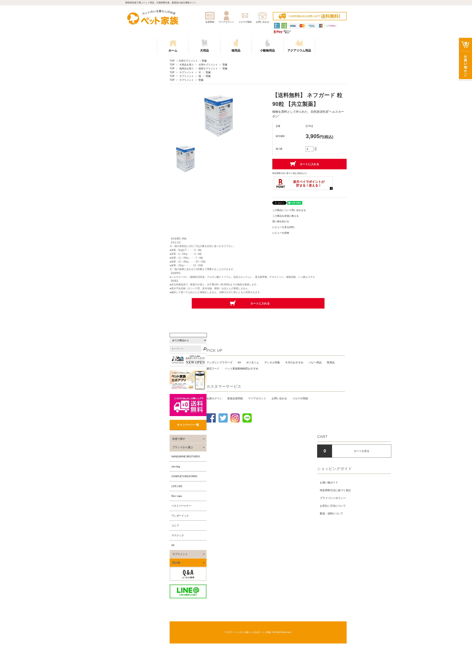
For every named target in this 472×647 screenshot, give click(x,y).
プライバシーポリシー (333, 498)
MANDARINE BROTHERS (185, 456)
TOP (172, 60)
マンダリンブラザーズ (219, 362)
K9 (172, 545)
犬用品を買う (186, 64)
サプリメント (186, 72)
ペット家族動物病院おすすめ (241, 368)
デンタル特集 (272, 362)
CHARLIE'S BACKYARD (184, 476)
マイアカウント (257, 398)
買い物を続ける (280, 221)
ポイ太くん (252, 362)
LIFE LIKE (176, 486)
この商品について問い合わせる (289, 210)
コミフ (175, 525)
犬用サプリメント (188, 60)
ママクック (177, 535)
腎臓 (204, 60)
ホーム (173, 50)
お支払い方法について (333, 505)
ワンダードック (180, 515)
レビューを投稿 (280, 232)
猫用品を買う (186, 68)
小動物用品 (267, 50)
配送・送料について (331, 513)
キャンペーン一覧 (188, 424)
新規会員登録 (235, 398)
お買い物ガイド (329, 482)
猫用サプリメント (208, 68)
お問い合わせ (279, 398)
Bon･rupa (176, 495)
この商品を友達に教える (285, 215)
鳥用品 (331, 362)
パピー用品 (315, 362)
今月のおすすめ (294, 362)
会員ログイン (214, 398)
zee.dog (175, 466)
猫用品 (236, 50)
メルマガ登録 (300, 398)
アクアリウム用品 (299, 50)
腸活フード (212, 368)
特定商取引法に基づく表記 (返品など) (289, 173)
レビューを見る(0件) (283, 227)
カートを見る (361, 450)
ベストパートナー (181, 505)
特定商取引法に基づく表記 (335, 490)
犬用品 (204, 50)
